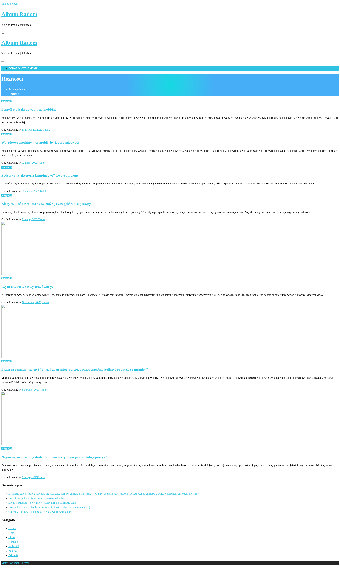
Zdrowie (13, 555)
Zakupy (12, 550)
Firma (11, 537)
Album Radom (19, 14)
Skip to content (9, 3)
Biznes (12, 528)
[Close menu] (2, 33)
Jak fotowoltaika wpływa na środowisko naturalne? (37, 498)
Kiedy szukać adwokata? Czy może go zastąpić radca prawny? (47, 204)
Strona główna (16, 89)
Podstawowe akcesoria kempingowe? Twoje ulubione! (40, 175)
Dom (11, 532)
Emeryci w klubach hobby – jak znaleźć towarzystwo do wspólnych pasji (49, 507)
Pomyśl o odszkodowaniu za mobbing (28, 109)
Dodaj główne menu (22, 68)
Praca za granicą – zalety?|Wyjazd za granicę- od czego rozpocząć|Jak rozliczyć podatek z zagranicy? (74, 369)
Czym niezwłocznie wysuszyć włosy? (27, 287)
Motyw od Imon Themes (15, 562)
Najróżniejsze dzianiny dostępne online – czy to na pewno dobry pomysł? (54, 457)
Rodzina (13, 541)
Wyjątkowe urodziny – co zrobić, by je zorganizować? (40, 142)
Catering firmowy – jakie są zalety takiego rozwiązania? (39, 511)
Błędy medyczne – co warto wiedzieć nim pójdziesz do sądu (42, 502)
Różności (6, 101)
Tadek (46, 129)
